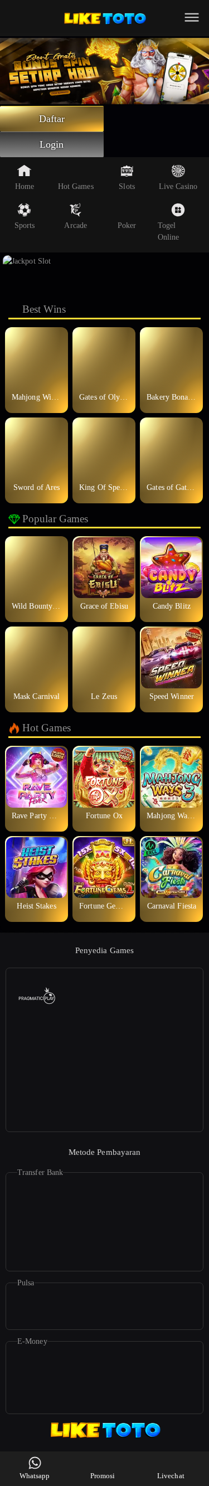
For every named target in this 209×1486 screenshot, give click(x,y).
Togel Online (168, 231)
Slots (127, 186)
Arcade (75, 225)
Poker (127, 225)
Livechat (170, 1476)
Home (24, 186)
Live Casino (178, 186)
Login (52, 144)
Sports (24, 225)
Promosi (102, 1476)
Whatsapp (35, 1476)
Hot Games (76, 186)
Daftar (52, 118)
